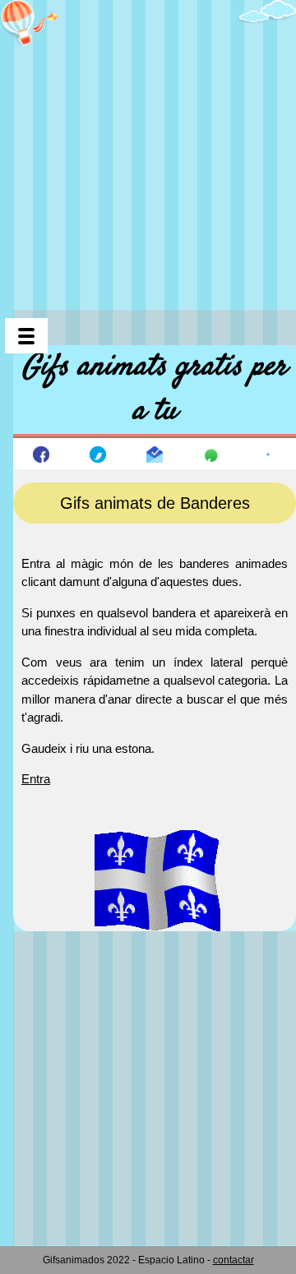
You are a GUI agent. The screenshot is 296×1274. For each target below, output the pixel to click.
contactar (233, 1260)
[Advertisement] (148, 148)
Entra (35, 779)
